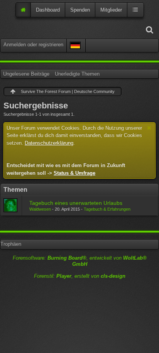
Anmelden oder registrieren (33, 44)
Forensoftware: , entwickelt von (80, 261)
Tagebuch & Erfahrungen (107, 209)
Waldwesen (40, 209)
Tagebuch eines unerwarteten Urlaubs (75, 203)
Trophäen (10, 244)
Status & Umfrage (74, 173)
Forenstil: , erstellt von (79, 276)
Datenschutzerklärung (49, 143)
